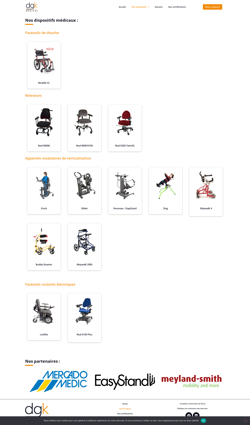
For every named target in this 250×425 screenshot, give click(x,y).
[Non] (245, 420)
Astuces (158, 6)
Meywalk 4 (206, 208)
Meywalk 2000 (84, 264)
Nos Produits (125, 409)
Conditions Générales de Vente (192, 404)
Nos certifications (177, 6)
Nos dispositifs (139, 6)
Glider (84, 208)
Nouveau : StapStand (125, 208)
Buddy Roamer (44, 264)
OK (203, 420)
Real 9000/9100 (84, 145)
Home (125, 404)
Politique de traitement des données (192, 408)
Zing (165, 208)
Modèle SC (44, 82)
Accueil (122, 6)
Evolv (44, 208)
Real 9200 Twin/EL (125, 145)
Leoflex (44, 334)
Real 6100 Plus (84, 334)
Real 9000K (44, 145)
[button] (140, 7)
